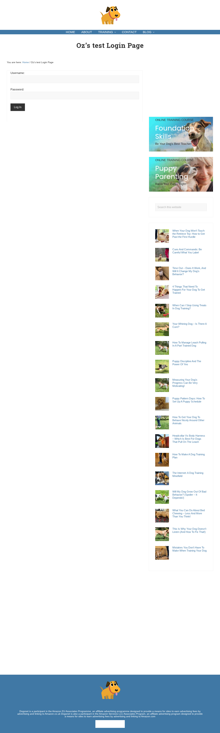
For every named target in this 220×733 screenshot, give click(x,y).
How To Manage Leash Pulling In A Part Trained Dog (189, 344)
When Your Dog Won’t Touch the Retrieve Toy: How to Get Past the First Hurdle (188, 233)
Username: (17, 73)
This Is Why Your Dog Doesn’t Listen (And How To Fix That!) (189, 530)
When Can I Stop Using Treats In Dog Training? (189, 307)
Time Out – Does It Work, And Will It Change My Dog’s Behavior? (189, 271)
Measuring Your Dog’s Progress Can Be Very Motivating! (185, 382)
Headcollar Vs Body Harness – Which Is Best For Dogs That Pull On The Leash (188, 438)
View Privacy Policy (110, 724)
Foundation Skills (174, 132)
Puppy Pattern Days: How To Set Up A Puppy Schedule (188, 400)
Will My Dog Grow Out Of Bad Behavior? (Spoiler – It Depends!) (189, 494)
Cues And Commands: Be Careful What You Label (187, 251)
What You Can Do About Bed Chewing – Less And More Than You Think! (188, 513)
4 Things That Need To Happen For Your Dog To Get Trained (188, 289)
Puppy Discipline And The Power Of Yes (186, 363)
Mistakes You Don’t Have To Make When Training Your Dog (189, 549)
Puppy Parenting (171, 172)
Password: (17, 89)
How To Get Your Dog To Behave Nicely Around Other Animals (188, 420)
